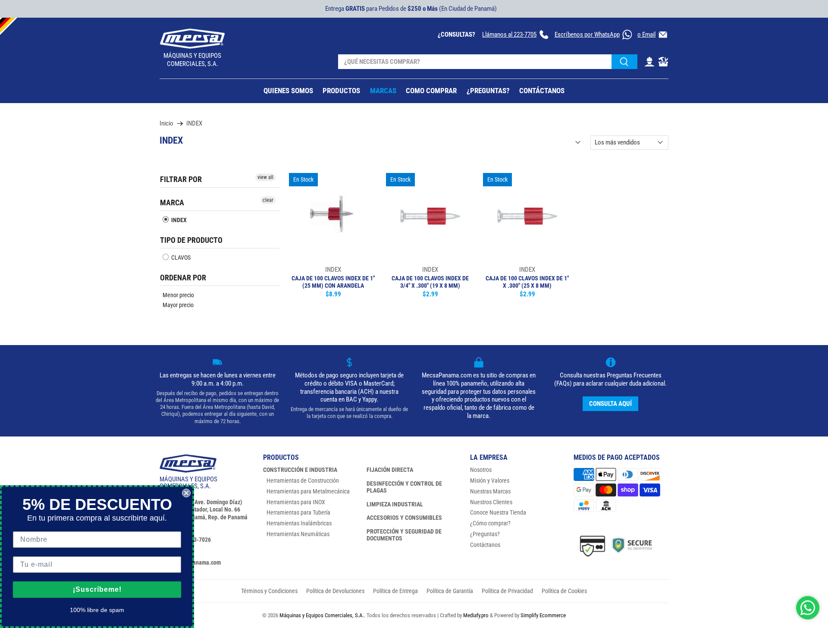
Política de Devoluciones (335, 590)
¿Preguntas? (485, 534)
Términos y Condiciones (269, 590)
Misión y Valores (489, 480)
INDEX (194, 123)
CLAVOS (180, 257)
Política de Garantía (450, 590)
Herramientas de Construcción (303, 480)
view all (265, 177)
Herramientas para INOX (296, 502)
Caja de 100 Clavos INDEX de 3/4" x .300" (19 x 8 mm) (430, 282)
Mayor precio (178, 304)
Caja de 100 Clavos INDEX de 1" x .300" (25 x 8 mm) (527, 282)
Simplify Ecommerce (543, 615)
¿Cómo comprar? (490, 523)
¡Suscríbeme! (97, 589)
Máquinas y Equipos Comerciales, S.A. (321, 615)
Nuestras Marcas (490, 491)
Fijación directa (390, 469)
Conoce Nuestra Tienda (498, 512)
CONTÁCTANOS (542, 90)
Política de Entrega (395, 590)
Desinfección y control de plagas (404, 487)
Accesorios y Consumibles (404, 517)
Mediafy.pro (476, 615)
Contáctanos (485, 544)
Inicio (166, 123)
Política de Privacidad (507, 590)
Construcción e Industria (300, 469)
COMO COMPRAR (431, 90)
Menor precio (178, 295)
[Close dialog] (186, 493)
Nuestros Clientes (491, 502)
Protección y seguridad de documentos (404, 535)
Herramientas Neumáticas (298, 534)
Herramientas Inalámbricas (299, 523)
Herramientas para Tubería (298, 512)
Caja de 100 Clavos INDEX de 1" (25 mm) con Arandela (333, 282)
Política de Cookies (564, 590)
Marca (172, 202)
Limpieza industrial (395, 504)
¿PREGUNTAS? (488, 90)
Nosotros (481, 469)
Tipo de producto (191, 240)
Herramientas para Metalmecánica (308, 491)
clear (268, 200)
